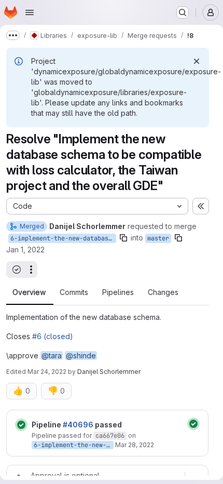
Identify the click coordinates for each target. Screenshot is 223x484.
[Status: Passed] (21, 425)
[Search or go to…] (182, 12)
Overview (29, 292)
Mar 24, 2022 (46, 371)
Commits (74, 292)
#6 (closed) (52, 336)
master (158, 238)
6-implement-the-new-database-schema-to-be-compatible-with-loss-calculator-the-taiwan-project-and (63, 238)
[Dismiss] (196, 61)
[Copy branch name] (123, 238)
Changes (163, 292)
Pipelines (118, 292)
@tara (51, 355)
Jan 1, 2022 (25, 249)
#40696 (78, 424)
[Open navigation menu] (29, 12)
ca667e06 (109, 436)
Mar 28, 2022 (134, 445)
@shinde (81, 355)
